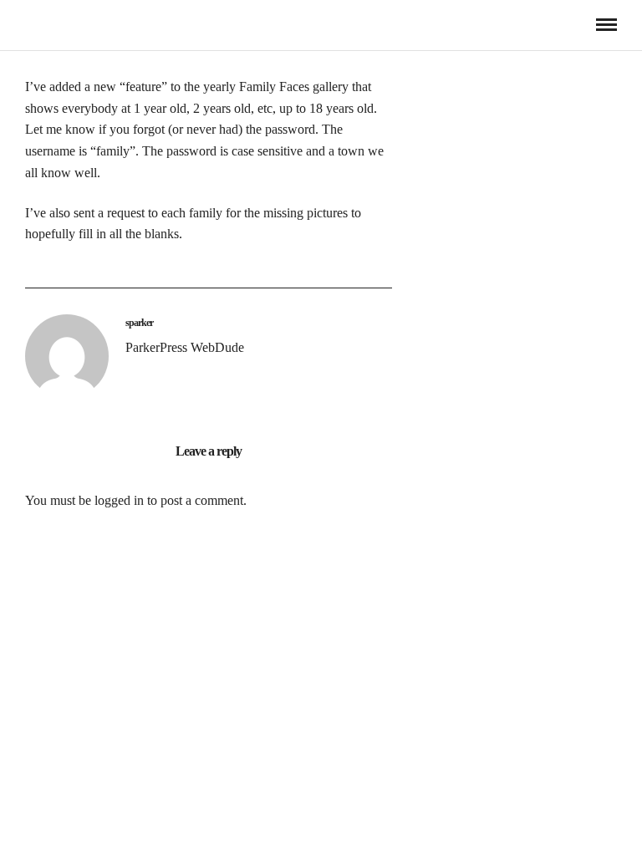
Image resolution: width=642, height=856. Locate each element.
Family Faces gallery (294, 86)
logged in (119, 500)
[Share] (578, 25)
